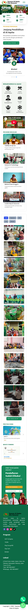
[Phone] (23, 599)
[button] (4, 63)
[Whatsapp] (23, 605)
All (6, 218)
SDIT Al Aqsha (9, 539)
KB (19, 218)
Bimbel (12, 221)
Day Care (7, 548)
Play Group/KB (9, 545)
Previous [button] (2, 10)
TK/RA (6, 542)
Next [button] (26, 10)
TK (6, 221)
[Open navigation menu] (24, 2)
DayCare (12, 218)
